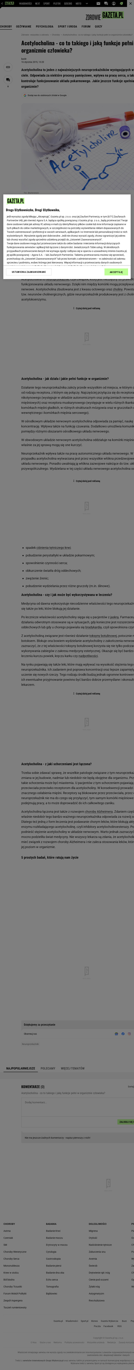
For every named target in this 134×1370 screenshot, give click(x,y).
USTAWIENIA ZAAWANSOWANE (29, 272)
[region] (67, 236)
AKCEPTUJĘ (116, 272)
